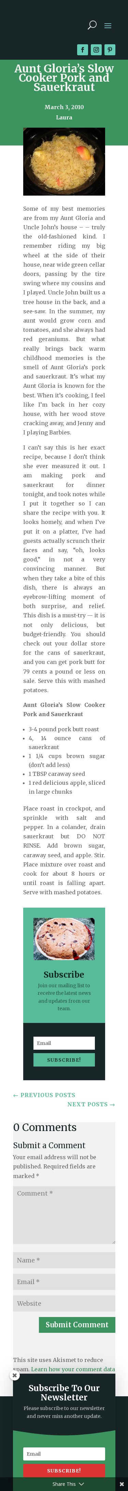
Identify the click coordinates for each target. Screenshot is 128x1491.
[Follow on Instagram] (96, 49)
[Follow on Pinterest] (109, 49)
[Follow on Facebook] (82, 49)
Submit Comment (77, 1324)
